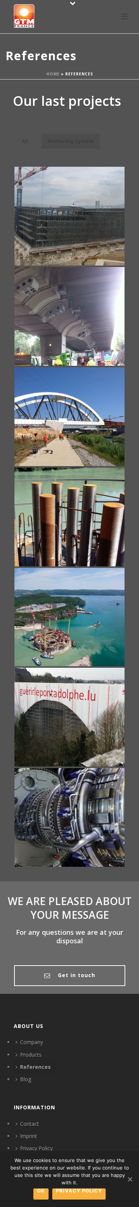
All (25, 141)
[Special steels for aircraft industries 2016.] (84, 806)
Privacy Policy (36, 1148)
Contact (29, 1123)
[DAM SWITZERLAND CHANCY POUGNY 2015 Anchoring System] (69, 517)
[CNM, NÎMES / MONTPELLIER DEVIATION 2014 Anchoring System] (69, 416)
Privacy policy (79, 1191)
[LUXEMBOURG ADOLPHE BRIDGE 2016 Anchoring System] (69, 717)
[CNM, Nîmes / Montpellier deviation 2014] (84, 406)
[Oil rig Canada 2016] (84, 606)
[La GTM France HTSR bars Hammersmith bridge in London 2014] (84, 305)
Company (31, 1041)
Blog (25, 1079)
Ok (41, 1191)
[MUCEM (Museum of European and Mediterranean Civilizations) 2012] (84, 205)
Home (53, 74)
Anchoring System (70, 141)
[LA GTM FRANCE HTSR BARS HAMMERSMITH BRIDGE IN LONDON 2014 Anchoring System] (69, 316)
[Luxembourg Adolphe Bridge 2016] (84, 706)
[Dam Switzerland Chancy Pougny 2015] (84, 506)
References (35, 1066)
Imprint (28, 1135)
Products (31, 1054)
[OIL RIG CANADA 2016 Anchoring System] (69, 617)
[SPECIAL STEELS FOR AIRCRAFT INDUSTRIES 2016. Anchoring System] (69, 817)
